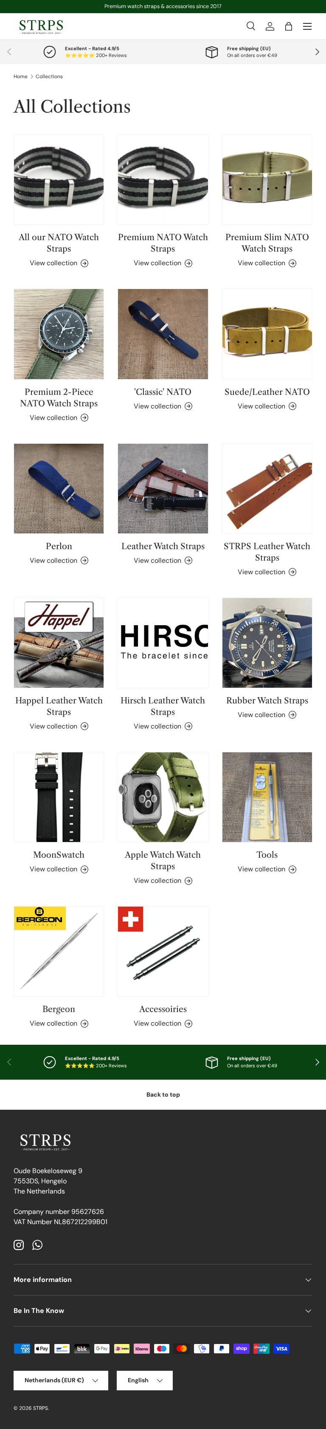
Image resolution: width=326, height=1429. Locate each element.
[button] (288, 26)
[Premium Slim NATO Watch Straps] (267, 179)
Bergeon (58, 1009)
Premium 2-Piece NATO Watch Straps (59, 397)
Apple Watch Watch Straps (163, 860)
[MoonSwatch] (59, 797)
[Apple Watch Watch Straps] (163, 797)
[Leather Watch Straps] (163, 488)
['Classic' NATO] (163, 334)
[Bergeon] (59, 951)
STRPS (40, 1408)
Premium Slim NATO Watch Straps (267, 243)
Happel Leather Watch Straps (59, 706)
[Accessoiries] (163, 951)
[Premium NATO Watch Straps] (163, 179)
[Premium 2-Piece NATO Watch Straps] (59, 334)
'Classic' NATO (162, 392)
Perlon (59, 546)
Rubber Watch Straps (267, 700)
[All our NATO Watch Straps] (59, 179)
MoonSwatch (58, 855)
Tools (267, 855)
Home (21, 76)
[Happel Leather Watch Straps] (59, 643)
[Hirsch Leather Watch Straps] (163, 643)
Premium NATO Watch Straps (163, 243)
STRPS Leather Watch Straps (267, 552)
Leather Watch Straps (163, 546)
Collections (49, 76)
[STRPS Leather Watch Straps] (267, 488)
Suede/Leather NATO (267, 392)
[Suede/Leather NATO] (267, 334)
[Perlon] (59, 488)
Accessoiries (163, 1009)
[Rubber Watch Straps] (267, 643)
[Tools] (267, 797)
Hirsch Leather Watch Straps (163, 706)
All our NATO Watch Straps (59, 243)
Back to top (163, 1094)
